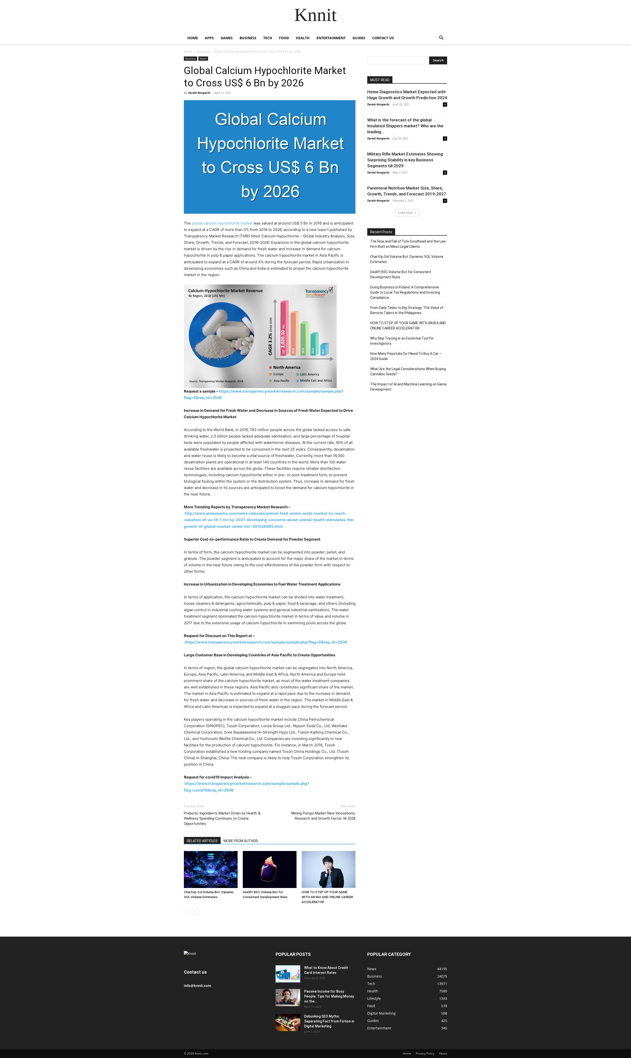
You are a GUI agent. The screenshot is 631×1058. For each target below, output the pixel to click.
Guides (358, 38)
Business (248, 38)
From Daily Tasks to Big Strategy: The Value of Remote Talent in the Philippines (406, 310)
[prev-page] (187, 912)
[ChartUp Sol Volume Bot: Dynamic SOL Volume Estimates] (211, 869)
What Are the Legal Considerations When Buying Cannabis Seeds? (408, 371)
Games (227, 38)
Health (303, 38)
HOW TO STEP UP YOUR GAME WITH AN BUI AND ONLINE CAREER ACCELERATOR (327, 897)
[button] (441, 38)
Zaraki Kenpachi (199, 92)
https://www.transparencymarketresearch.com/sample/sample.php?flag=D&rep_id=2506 (266, 642)
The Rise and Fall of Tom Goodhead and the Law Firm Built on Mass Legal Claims (408, 243)
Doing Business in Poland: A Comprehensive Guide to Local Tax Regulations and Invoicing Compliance (405, 292)
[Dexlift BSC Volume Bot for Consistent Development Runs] (270, 869)
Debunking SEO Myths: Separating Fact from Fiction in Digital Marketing (329, 1021)
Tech (267, 38)
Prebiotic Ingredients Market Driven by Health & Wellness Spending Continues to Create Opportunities (222, 818)
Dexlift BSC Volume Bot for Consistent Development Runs (400, 274)
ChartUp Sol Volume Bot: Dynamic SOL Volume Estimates (406, 259)
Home (192, 38)
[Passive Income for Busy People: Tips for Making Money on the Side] (288, 997)
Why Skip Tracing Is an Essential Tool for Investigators (402, 340)
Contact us (383, 38)
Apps (209, 38)
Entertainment (331, 38)
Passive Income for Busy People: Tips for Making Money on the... (329, 996)
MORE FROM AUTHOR (241, 841)
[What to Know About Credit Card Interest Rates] (288, 973)
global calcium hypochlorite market (222, 223)
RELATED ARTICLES (202, 841)
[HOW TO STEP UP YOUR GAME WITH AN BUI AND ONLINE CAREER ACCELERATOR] (328, 869)
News (203, 58)
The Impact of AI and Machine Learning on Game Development (408, 386)
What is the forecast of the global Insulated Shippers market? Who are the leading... (405, 125)
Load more (405, 212)
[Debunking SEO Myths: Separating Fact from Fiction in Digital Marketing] (288, 1022)
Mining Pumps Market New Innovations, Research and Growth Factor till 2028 (323, 816)
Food (284, 38)
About (443, 1053)
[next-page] (195, 912)
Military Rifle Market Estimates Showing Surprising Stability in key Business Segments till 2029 (405, 159)
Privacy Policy (425, 1053)
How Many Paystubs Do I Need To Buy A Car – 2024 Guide (405, 356)
